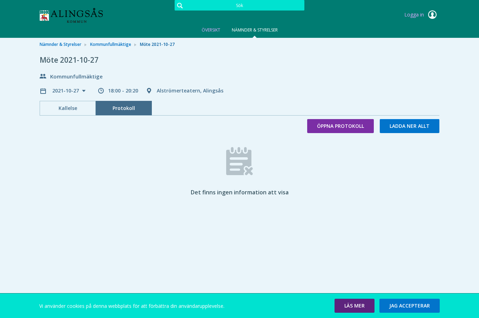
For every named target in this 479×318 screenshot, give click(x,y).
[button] (355, 306)
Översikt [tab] (211, 30)
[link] (75, 15)
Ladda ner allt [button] (410, 126)
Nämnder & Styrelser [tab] (255, 30)
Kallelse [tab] (68, 108)
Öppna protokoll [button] (340, 126)
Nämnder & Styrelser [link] (60, 44)
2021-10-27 (66, 90)
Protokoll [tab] (124, 108)
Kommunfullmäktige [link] (110, 44)
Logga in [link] (414, 14)
